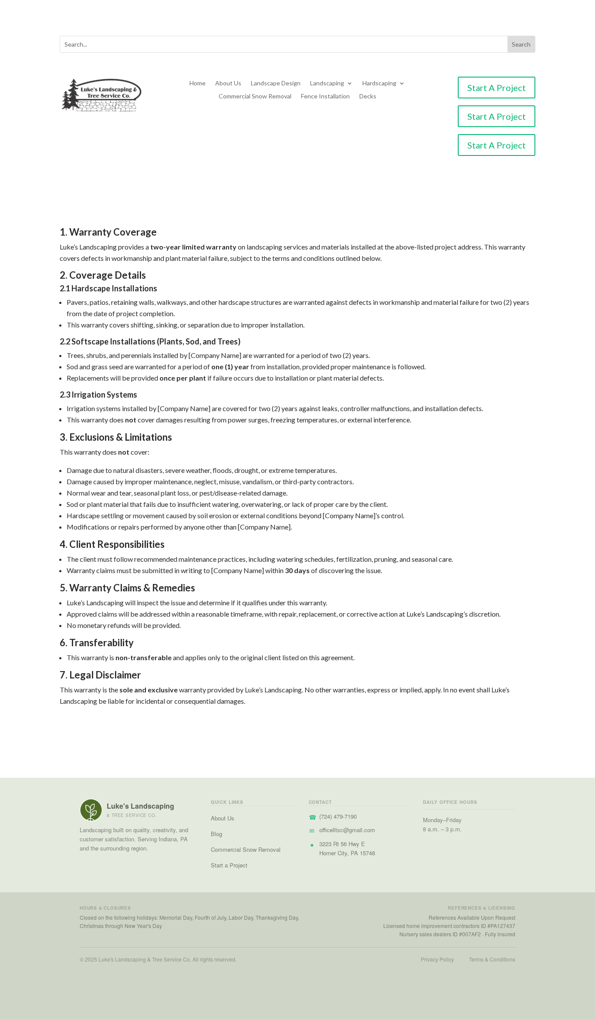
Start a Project (229, 865)
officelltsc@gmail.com (347, 830)
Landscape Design (276, 83)
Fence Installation (325, 96)
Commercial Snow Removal (255, 96)
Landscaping (327, 83)
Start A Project (496, 87)
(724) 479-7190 (338, 816)
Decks (367, 96)
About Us (228, 83)
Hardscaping (379, 83)
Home (197, 83)
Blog (216, 834)
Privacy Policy (437, 959)
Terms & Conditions (492, 959)
